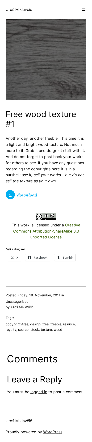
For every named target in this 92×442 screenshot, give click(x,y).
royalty (11, 329)
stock (34, 329)
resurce (69, 324)
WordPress (52, 432)
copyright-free (17, 324)
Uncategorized (17, 301)
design (35, 324)
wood (58, 329)
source (23, 329)
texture (46, 329)
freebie (55, 324)
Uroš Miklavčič (19, 9)
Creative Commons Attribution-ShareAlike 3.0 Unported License (46, 231)
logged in (38, 391)
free (45, 324)
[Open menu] (83, 9)
